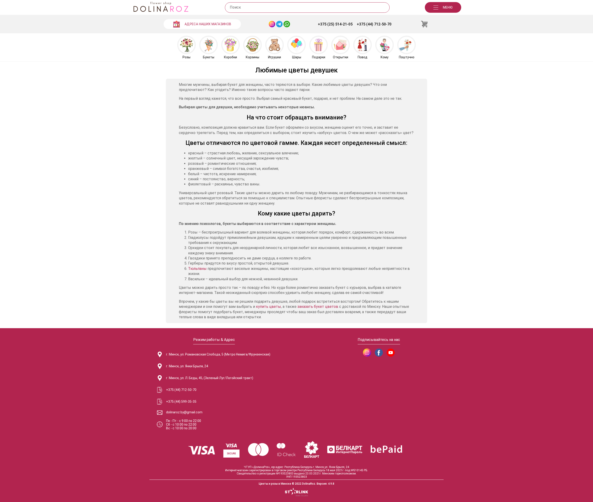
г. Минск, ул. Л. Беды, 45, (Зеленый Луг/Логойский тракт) (209, 378)
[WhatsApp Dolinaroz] (287, 24)
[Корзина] (424, 24)
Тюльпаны (197, 268)
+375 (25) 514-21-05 (335, 24)
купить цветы (268, 306)
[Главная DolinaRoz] (161, 7)
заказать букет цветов (317, 306)
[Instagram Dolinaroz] (272, 24)
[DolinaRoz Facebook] (379, 353)
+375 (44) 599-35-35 (181, 401)
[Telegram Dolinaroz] (279, 24)
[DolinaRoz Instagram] (367, 353)
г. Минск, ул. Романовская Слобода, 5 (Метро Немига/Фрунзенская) (218, 354)
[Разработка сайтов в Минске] (296, 492)
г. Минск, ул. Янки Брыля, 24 (187, 366)
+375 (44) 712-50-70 (374, 24)
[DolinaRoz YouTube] (391, 353)
